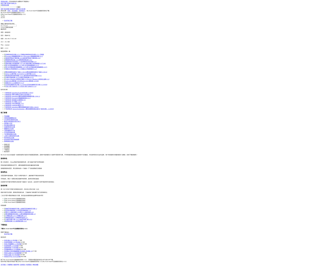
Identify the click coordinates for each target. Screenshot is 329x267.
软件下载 (3, 3)
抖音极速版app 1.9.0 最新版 (12, 249)
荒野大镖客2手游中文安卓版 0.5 (21, 94)
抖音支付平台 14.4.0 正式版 (12, 256)
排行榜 (23, 9)
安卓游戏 (6, 9)
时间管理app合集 (9, 137)
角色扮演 (22, 10)
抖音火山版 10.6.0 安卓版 (11, 254)
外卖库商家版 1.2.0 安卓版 (12, 242)
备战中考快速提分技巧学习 (12, 121)
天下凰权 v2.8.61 (17, 101)
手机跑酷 (7, 116)
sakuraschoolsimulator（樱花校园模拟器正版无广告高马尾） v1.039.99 (33, 109)
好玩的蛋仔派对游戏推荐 (11, 139)
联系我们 (29, 264)
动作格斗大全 (8, 123)
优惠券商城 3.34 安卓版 (11, 247)
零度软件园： (5, 1)
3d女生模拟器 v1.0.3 (18, 103)
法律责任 (22, 264)
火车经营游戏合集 (9, 132)
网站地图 (35, 264)
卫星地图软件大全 (9, 130)
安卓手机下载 (8, 20)
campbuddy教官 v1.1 (18, 105)
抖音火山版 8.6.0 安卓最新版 (12, 253)
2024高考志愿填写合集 (11, 119)
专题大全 (18, 9)
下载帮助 (10, 264)
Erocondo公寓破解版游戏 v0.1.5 (21, 98)
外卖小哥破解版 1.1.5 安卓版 (12, 244)
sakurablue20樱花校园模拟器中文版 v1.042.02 (25, 107)
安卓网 (9, 3)
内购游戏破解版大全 (10, 118)
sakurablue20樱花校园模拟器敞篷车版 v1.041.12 (26, 96)
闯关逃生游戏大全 (9, 125)
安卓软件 (12, 9)
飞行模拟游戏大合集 (10, 134)
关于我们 (3, 264)
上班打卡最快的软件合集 (11, 136)
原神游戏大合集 (9, 141)
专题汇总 (13, 3)
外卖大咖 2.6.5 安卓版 (10, 240)
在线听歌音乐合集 (9, 127)
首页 (2, 9)
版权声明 (16, 264)
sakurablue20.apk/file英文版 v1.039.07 (22, 92)
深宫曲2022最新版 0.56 (19, 100)
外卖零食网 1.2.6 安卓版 (11, 245)
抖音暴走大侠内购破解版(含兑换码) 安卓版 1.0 (18, 251)
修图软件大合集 (9, 128)
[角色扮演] (8, 92)
